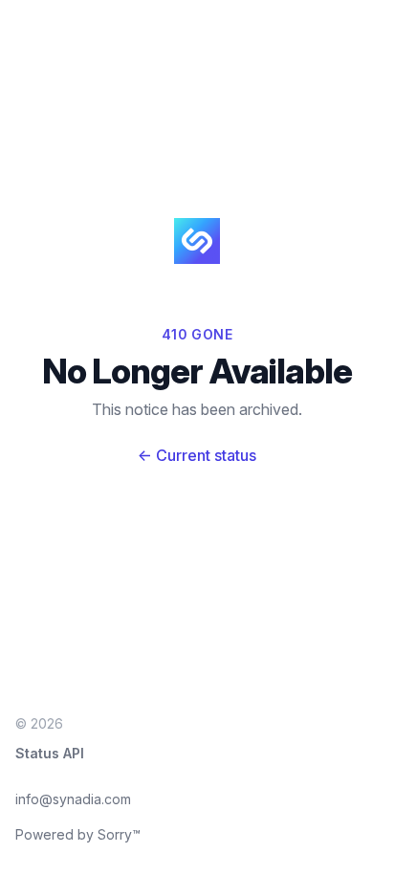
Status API (49, 753)
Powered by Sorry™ (78, 834)
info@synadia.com (73, 799)
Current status (197, 455)
